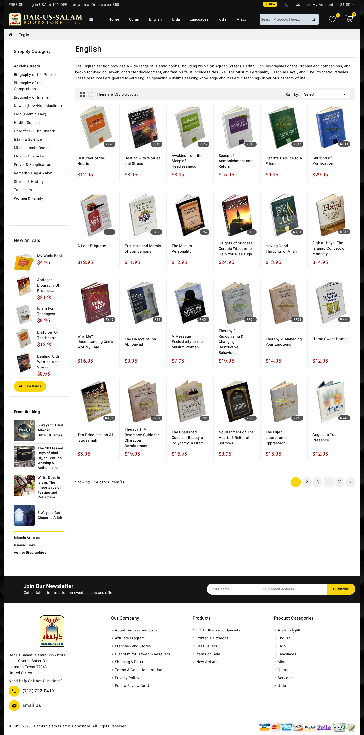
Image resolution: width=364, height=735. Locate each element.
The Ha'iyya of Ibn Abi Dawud (140, 341)
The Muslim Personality (182, 248)
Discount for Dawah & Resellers (142, 654)
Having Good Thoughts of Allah (281, 248)
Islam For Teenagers (46, 311)
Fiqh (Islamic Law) (30, 114)
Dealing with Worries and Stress (48, 362)
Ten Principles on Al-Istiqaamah (96, 437)
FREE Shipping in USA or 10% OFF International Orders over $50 (64, 4)
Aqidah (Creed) (27, 66)
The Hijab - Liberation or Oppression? (277, 437)
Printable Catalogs (212, 638)
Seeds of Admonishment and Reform (235, 161)
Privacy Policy (127, 678)
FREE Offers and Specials (218, 630)
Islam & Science (28, 139)
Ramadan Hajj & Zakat (33, 173)
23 (340, 482)
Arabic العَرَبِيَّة (289, 630)
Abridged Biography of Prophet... (48, 285)
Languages (199, 19)
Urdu (176, 19)
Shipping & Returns (131, 662)
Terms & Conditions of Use (138, 670)
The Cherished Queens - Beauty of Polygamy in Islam (188, 437)
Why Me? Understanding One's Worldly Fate (95, 342)
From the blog (27, 412)
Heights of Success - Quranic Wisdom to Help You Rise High (237, 248)
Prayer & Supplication (32, 164)
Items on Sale (208, 654)
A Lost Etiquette (92, 246)
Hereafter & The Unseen (34, 131)
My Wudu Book (50, 256)
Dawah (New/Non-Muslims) (38, 105)
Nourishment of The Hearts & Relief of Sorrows (236, 437)
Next (350, 482)
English (155, 19)
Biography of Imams (31, 97)
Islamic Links (39, 545)
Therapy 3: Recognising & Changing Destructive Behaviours (231, 341)
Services (285, 678)
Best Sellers (206, 646)
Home (113, 19)
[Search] (313, 19)
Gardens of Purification (322, 160)
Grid (82, 94)
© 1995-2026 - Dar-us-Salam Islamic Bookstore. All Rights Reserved (67, 726)
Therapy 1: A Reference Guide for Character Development (142, 437)
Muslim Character (29, 156)
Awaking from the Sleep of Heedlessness (187, 161)
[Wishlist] (332, 19)
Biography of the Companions (28, 86)
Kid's (222, 19)
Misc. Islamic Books (32, 148)
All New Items (30, 386)
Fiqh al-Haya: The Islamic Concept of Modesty (329, 248)
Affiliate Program (130, 638)
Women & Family (28, 198)
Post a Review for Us (133, 685)
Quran (134, 19)
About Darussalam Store (136, 630)
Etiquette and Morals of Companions (143, 248)
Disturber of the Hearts (47, 335)
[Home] (12, 35)
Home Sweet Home (329, 338)
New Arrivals (207, 662)
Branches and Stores (133, 646)
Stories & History (29, 181)
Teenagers (23, 190)
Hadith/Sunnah (27, 122)
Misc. (241, 19)
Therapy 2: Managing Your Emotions (284, 341)
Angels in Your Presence (325, 437)
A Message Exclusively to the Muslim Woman (187, 342)
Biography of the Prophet (35, 74)
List (90, 94)
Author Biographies (39, 552)
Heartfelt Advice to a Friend (284, 161)
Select (325, 94)
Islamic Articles (39, 537)
